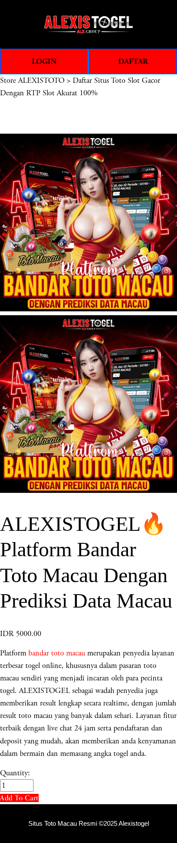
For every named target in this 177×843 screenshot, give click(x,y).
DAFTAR (133, 61)
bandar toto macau (56, 653)
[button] (19, 798)
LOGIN (44, 61)
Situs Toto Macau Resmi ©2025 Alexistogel (88, 823)
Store (8, 80)
